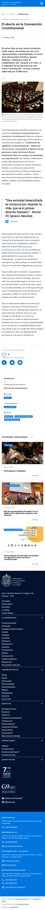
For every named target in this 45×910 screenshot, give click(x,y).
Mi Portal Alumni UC (8, 724)
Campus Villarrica (7, 613)
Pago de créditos (7, 730)
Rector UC (8, 416)
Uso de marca (6, 699)
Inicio (3, 14)
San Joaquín (6, 607)
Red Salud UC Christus (9, 709)
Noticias (11, 14)
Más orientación (10, 865)
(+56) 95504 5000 (11, 842)
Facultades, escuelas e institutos (12, 629)
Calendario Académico (9, 659)
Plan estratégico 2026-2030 (11, 665)
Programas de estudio (9, 623)
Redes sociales (7, 681)
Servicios (6, 704)
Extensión (5, 632)
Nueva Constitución (12, 419)
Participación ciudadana (15, 471)
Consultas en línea (8, 749)
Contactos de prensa (8, 755)
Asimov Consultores (21, 899)
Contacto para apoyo (12, 861)
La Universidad (9, 618)
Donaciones (5, 647)
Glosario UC (5, 696)
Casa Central (6, 601)
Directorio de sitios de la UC (10, 752)
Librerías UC (6, 715)
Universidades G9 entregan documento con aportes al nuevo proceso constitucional (21, 557)
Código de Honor (7, 644)
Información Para (7, 656)
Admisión (5, 653)
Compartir (14, 221)
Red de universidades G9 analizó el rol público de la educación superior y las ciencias (21, 513)
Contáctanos (8, 741)
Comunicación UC (10, 670)
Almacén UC (6, 712)
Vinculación (5, 635)
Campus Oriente (7, 604)
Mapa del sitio (8, 802)
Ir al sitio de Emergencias (13, 846)
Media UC (5, 690)
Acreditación (8, 760)
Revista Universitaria (8, 687)
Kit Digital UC (14, 907)
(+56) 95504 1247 (11, 883)
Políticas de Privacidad (12, 798)
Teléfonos (5, 746)
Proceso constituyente (23, 416)
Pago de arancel (7, 733)
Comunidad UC (10, 407)
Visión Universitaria (8, 684)
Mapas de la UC (7, 662)
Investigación (6, 626)
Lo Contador (6, 610)
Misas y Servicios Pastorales (11, 736)
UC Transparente (7, 650)
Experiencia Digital (23, 904)
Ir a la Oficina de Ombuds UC (15, 887)
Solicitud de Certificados (10, 727)
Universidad (5, 638)
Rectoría (8, 398)
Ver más (36, 475)
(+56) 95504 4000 (11, 827)
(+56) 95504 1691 (11, 880)
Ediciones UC (6, 641)
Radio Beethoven (7, 693)
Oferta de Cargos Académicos (12, 718)
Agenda (4, 678)
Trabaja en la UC (7, 721)
